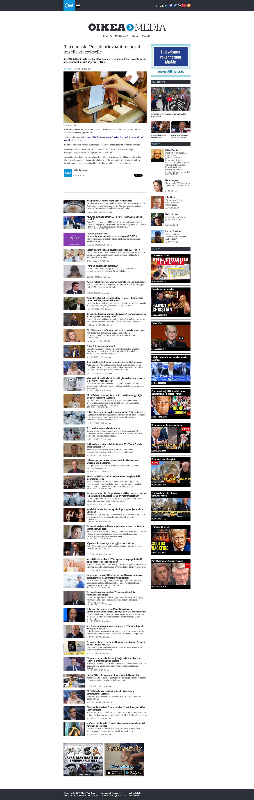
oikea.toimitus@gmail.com (113, 795)
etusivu (107, 35)
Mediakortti (134, 795)
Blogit (146, 35)
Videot (136, 35)
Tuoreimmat (122, 35)
